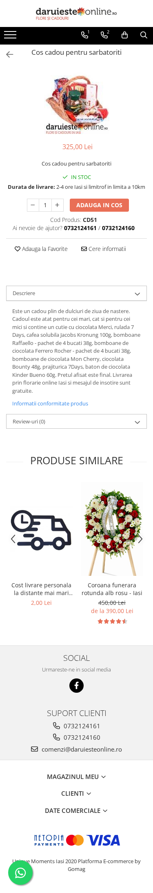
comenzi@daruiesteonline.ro (81, 749)
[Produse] (11, 37)
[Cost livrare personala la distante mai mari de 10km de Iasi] (41, 529)
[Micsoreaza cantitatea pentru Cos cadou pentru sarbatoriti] (33, 205)
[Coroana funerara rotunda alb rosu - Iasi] (112, 529)
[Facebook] (76, 685)
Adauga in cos (99, 205)
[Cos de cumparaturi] (124, 35)
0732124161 (81, 726)
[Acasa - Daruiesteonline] (77, 13)
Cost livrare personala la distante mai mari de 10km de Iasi (41, 589)
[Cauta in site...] (144, 35)
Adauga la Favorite (44, 249)
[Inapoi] (6, 54)
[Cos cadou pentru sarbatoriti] (76, 101)
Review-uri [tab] (29, 421)
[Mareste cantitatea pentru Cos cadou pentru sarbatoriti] (57, 205)
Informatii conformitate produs (50, 403)
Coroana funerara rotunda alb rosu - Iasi (112, 589)
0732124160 (81, 737)
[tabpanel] (76, 101)
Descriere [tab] (24, 293)
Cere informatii (106, 249)
